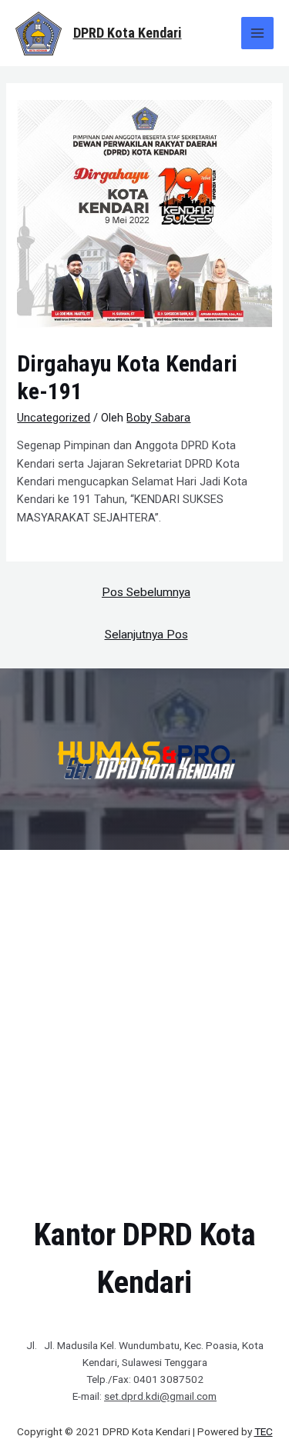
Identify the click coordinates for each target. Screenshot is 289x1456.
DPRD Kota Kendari (127, 33)
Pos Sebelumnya (146, 592)
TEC (263, 1431)
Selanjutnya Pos (146, 634)
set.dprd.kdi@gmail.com (160, 1396)
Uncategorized (53, 418)
